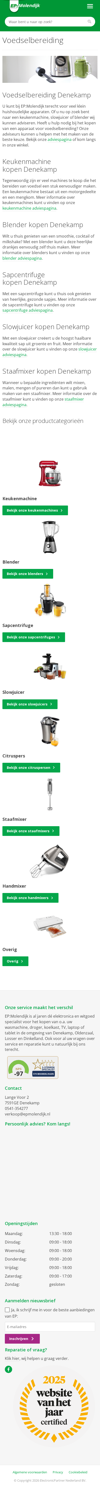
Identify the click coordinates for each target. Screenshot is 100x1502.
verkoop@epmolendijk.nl (27, 1114)
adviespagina (60, 139)
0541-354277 (16, 1108)
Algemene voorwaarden (30, 1472)
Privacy (58, 1472)
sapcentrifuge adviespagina (27, 310)
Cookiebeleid (78, 1472)
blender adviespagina (22, 258)
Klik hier (12, 1358)
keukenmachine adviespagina (29, 208)
